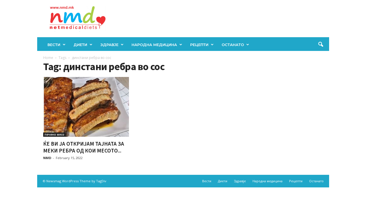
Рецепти (199, 44)
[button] (320, 44)
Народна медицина (154, 44)
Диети (80, 44)
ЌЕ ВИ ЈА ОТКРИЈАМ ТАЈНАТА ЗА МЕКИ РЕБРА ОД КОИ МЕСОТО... (83, 147)
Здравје (109, 44)
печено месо (54, 134)
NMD (47, 158)
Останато (233, 44)
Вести (53, 44)
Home (48, 57)
